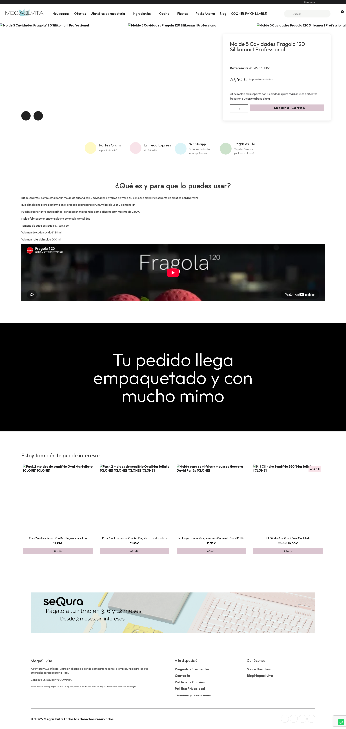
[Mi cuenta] (334, 13)
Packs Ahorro (205, 14)
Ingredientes (142, 14)
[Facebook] (294, 719)
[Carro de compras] (340, 13)
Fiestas (182, 14)
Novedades (61, 14)
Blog (223, 14)
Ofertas (80, 14)
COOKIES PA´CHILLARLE (249, 14)
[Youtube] (303, 719)
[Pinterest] (311, 719)
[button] (287, 107)
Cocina (164, 14)
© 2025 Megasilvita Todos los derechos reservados (72, 719)
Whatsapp (197, 144)
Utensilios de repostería (108, 14)
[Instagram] (285, 719)
